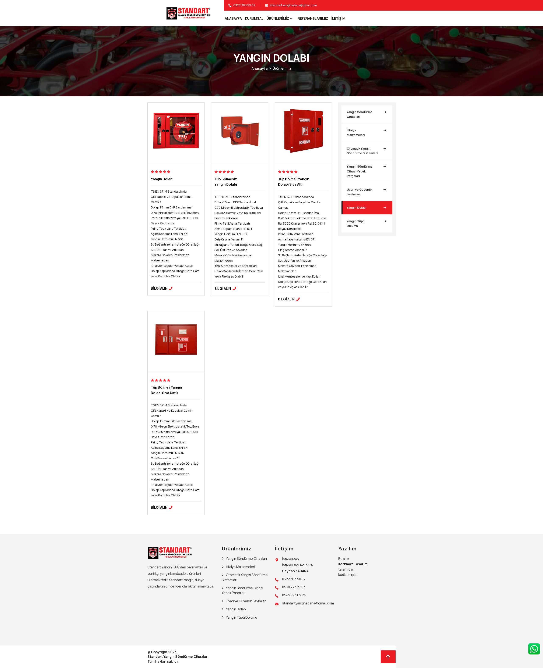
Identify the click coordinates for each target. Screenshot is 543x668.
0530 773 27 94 (294, 587)
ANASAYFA (233, 18)
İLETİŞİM (338, 18)
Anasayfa (260, 68)
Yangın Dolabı (162, 179)
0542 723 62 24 (294, 595)
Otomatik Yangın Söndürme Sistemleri (362, 150)
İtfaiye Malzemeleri (356, 132)
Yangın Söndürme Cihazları (359, 114)
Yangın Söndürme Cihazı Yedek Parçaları (359, 171)
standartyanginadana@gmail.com (293, 5)
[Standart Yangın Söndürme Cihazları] (170, 552)
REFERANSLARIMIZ (313, 18)
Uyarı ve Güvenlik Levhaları (359, 191)
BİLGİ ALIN (159, 288)
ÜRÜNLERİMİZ (278, 18)
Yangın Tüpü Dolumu (356, 223)
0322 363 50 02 (244, 5)
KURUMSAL (254, 18)
